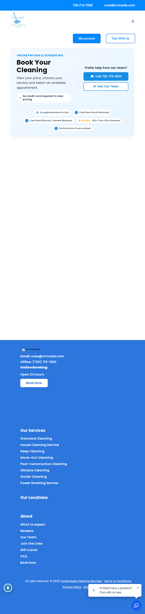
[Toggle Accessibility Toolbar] (8, 588)
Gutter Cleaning (33, 476)
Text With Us (120, 38)
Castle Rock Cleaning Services (81, 581)
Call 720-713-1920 (105, 76)
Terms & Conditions (117, 581)
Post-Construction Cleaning (43, 464)
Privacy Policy (72, 587)
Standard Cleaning (36, 438)
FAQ (23, 556)
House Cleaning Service (39, 445)
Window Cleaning (34, 470)
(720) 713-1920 (44, 362)
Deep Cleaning (32, 451)
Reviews (26, 531)
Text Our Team (105, 86)
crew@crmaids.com (47, 356)
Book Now (34, 383)
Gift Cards (28, 550)
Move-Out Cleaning (36, 457)
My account (87, 38)
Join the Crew (31, 543)
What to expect (32, 524)
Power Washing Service (39, 483)
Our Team (28, 537)
